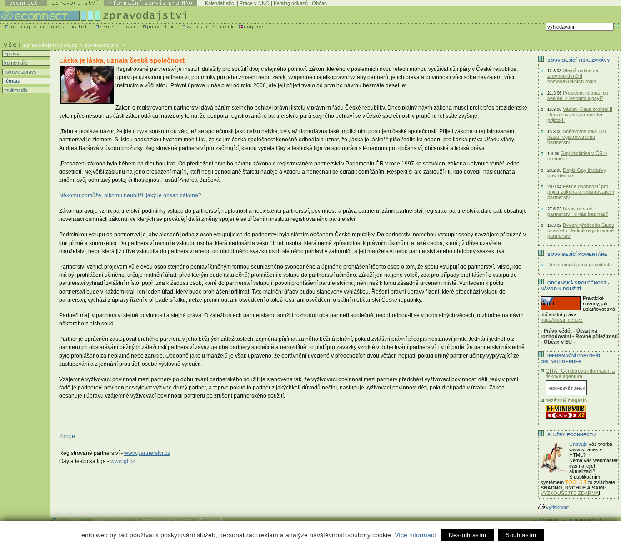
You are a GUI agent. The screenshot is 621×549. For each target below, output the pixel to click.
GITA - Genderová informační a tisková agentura (580, 373)
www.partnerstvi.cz (147, 453)
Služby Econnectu (571, 434)
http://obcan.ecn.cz (562, 320)
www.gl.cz (122, 461)
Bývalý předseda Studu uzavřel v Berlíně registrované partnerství (580, 230)
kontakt (551, 519)
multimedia (15, 90)
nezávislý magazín (566, 400)
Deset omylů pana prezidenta (579, 264)
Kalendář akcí (220, 3)
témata (11, 81)
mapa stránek (587, 519)
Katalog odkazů (291, 3)
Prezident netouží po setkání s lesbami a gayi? (577, 95)
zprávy (11, 53)
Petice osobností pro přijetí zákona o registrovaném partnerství (580, 192)
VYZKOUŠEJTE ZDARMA (570, 493)
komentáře (15, 62)
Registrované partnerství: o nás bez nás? (577, 211)
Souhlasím (521, 535)
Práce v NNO (255, 3)
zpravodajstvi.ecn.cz (50, 45)
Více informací (415, 535)
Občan (319, 3)
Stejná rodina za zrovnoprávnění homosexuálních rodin (572, 76)
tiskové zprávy (20, 72)
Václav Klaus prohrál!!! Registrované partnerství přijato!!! (579, 114)
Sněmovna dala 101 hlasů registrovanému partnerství (576, 137)
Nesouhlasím (467, 535)
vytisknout (557, 507)
